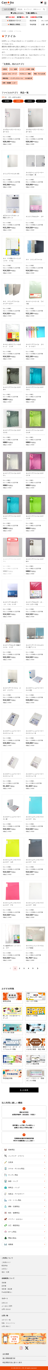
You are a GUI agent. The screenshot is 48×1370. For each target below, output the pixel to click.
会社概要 (6, 1354)
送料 (10, 17)
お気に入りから (18, 13)
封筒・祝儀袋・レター (10, 83)
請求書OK (22, 17)
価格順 (30, 101)
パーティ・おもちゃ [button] (15, 1219)
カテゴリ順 (41, 101)
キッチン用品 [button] (13, 1175)
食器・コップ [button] (13, 1181)
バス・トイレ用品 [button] (14, 1200)
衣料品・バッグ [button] (14, 1187)
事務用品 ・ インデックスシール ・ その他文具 (17, 78)
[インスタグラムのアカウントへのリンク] (21, 1348)
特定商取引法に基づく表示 (12, 1362)
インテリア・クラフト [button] (16, 1156)
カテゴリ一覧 (6, 1320)
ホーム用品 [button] (12, 1232)
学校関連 (33, 24)
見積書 (4, 1282)
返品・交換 (5, 1272)
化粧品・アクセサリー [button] (16, 1194)
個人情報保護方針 (9, 1358)
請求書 (4, 1286)
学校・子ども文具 (39, 73)
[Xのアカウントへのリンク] (27, 1348)
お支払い (5, 1269)
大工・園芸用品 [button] (14, 1225)
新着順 (7, 101)
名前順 (18, 101)
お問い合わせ (6, 1309)
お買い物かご (6, 1326)
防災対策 (33, 20)
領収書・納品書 (7, 1289)
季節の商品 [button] (12, 1238)
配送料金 (5, 1265)
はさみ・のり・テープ (10, 73)
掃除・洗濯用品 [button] (14, 1206)
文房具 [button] (10, 1162)
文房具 (11, 31)
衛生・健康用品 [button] (14, 1213)
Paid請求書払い (7, 1292)
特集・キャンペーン (8, 1323)
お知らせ (5, 1303)
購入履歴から (32, 13)
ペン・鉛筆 (13, 69)
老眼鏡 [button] (10, 1244)
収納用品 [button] (11, 1150)
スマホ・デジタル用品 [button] (16, 1168)
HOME (4, 31)
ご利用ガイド (6, 1262)
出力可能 (36, 17)
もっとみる (24, 1090)
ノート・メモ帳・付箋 (27, 69)
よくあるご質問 (7, 1306)
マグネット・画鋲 (25, 73)
